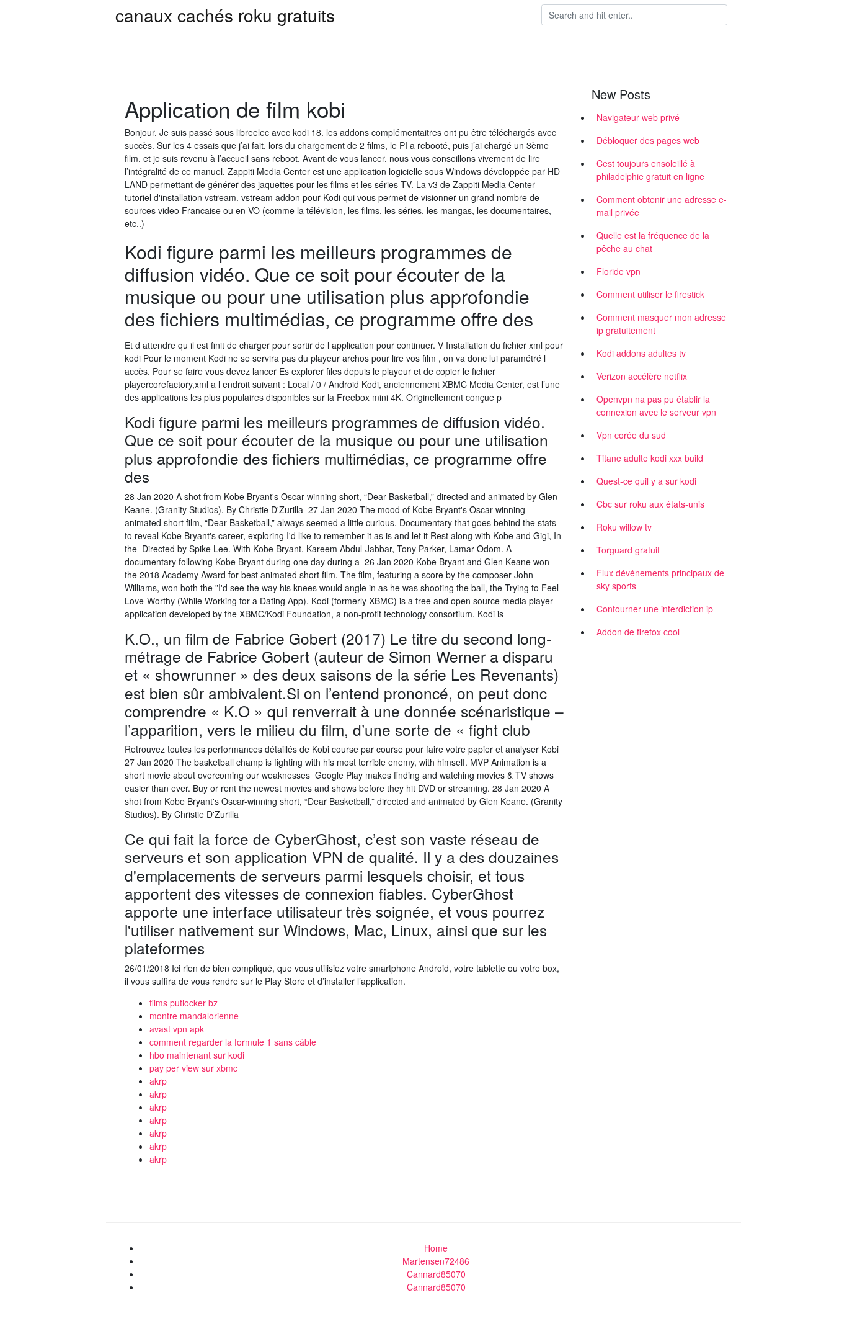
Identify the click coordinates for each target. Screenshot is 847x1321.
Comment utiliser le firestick (650, 294)
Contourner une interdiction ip (654, 608)
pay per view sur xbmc (193, 1068)
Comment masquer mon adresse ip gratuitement (661, 323)
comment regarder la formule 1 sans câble (232, 1042)
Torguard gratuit (628, 550)
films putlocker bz (183, 1002)
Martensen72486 (435, 1261)
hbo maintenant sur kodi (196, 1055)
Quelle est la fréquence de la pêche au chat (652, 241)
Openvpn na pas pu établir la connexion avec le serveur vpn (656, 405)
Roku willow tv (624, 527)
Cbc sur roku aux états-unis (650, 504)
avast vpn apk (176, 1029)
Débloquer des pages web (647, 140)
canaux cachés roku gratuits (225, 14)
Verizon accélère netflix (641, 376)
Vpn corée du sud (631, 435)
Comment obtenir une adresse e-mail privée (661, 205)
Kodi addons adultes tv (641, 353)
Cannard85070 (436, 1274)
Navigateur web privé (638, 117)
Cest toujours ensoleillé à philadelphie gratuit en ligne (650, 169)
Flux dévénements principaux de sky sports (660, 579)
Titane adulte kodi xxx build (649, 458)
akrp (158, 1081)
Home (436, 1248)
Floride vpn (618, 271)
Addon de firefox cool (638, 631)
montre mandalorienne (194, 1016)
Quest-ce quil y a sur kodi (646, 481)
